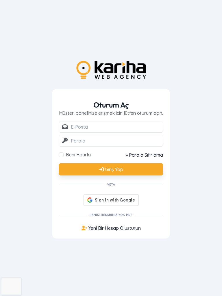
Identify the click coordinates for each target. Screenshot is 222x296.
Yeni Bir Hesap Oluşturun (114, 228)
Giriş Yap (113, 169)
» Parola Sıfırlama (144, 155)
